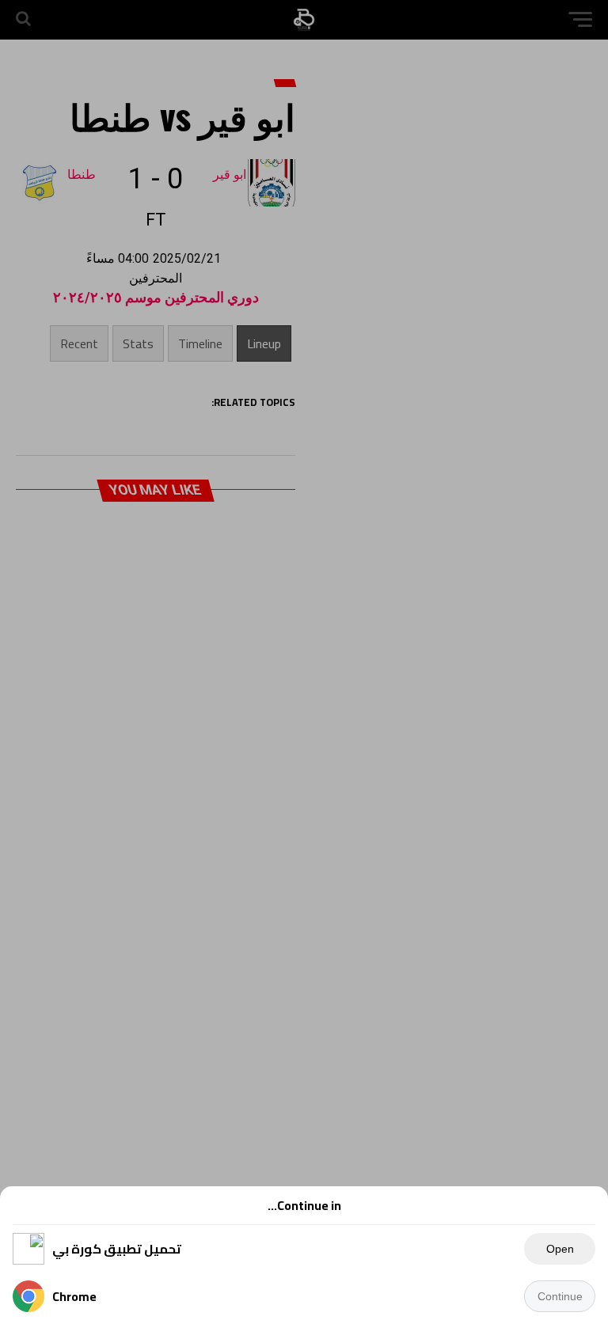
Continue (560, 1296)
